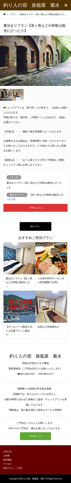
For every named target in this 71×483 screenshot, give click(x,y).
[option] (35, 61)
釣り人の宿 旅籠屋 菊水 (31, 5)
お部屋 (6, 455)
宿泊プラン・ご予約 (12, 468)
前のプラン (35, 226)
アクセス (7, 464)
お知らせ (7, 451)
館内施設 (7, 460)
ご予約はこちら (35, 208)
